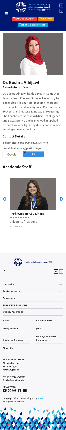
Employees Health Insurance (46, 338)
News (6, 320)
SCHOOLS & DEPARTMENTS (33, 25)
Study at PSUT (44, 320)
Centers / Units (11, 291)
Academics (9, 298)
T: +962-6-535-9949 (14, 376)
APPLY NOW (46, 19)
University (8, 284)
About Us (8, 348)
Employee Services (13, 340)
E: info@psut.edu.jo (13, 380)
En (61, 5)
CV (33, 154)
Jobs (38, 328)
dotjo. (41, 398)
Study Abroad (10, 328)
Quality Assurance (13, 312)
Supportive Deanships (15, 305)
